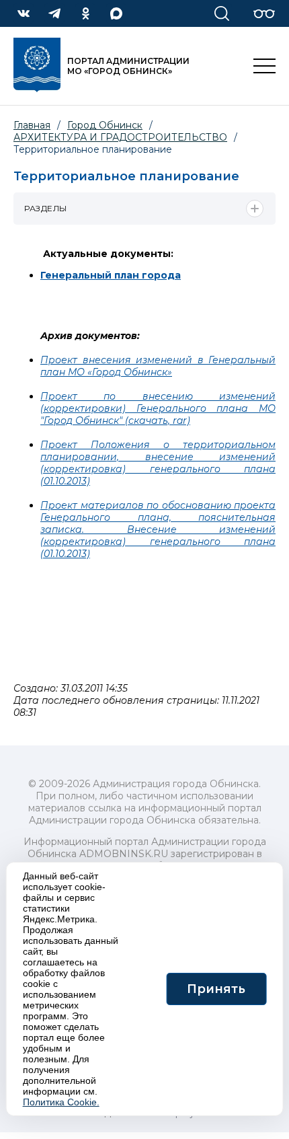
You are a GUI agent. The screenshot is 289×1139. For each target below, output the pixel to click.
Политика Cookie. (61, 1102)
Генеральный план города (110, 275)
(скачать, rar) (156, 420)
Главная (31, 125)
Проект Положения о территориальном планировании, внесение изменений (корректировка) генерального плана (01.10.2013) (158, 463)
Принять (216, 989)
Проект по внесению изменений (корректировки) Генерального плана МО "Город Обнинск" (158, 408)
